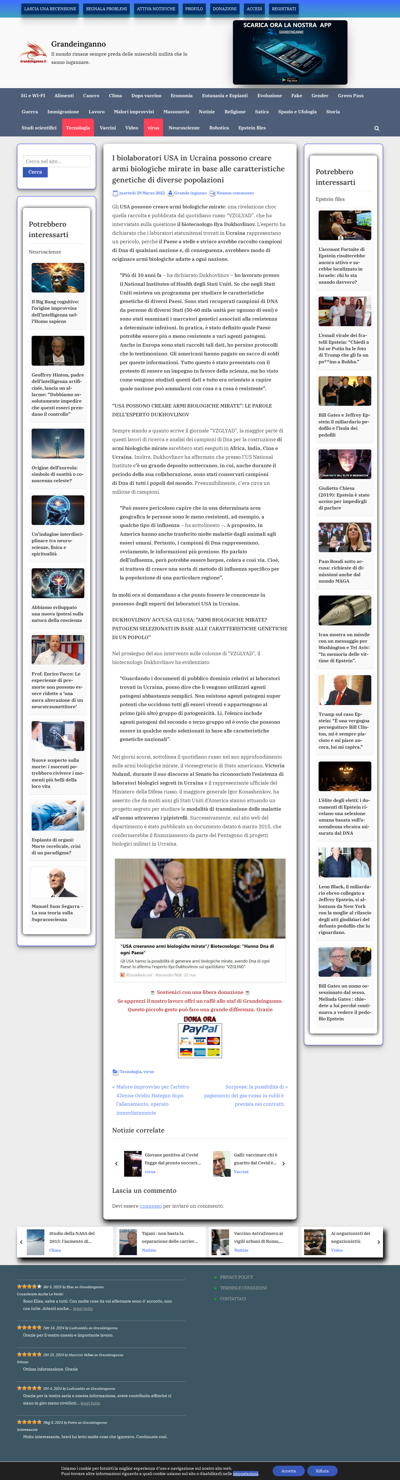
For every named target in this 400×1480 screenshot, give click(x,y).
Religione (235, 111)
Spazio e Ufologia (297, 111)
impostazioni (245, 1473)
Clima (115, 95)
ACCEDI (254, 8)
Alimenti (64, 95)
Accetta (288, 1471)
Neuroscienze (184, 127)
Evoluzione (269, 95)
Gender (320, 95)
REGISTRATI (284, 8)
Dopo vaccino (146, 95)
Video (131, 127)
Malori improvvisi (134, 111)
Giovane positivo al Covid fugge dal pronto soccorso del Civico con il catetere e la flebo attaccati (170, 1159)
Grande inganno (190, 193)
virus (153, 127)
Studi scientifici (39, 127)
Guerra (30, 111)
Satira (262, 111)
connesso (151, 1206)
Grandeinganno (78, 44)
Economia (182, 95)
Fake (296, 95)
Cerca (35, 172)
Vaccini (108, 127)
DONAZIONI (225, 8)
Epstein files (252, 127)
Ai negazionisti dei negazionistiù (258, 1237)
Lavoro (97, 111)
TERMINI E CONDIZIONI (243, 1288)
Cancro (91, 95)
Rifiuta (322, 1471)
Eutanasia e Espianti (225, 95)
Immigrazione (63, 111)
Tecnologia (78, 127)
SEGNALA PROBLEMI (106, 8)
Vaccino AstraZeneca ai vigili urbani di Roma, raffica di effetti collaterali (169, 1238)
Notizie (207, 111)
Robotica (219, 127)
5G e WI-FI (33, 95)
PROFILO (194, 8)
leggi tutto (83, 1308)
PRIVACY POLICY (236, 1277)
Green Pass (351, 95)
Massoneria (176, 111)
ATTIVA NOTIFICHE (156, 8)
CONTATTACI (233, 1298)
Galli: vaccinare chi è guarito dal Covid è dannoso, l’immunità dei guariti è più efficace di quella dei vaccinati (257, 1159)
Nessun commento (235, 193)
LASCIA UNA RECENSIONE (50, 8)
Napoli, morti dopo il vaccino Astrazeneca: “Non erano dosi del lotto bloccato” (355, 1238)
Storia (333, 111)
